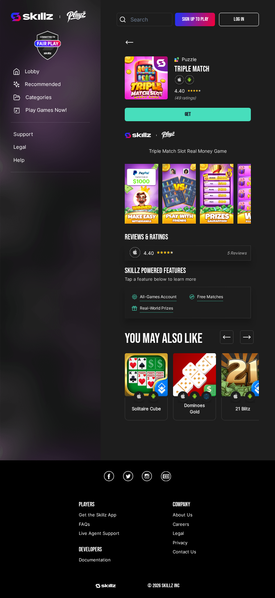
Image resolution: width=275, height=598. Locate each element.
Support (23, 134)
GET (188, 114)
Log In (239, 19)
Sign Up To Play (195, 19)
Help (18, 160)
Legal (19, 147)
